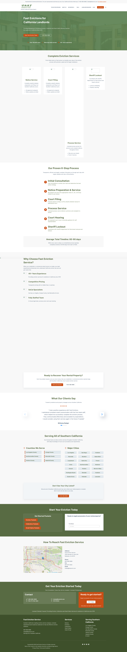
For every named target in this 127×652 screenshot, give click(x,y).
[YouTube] (82, 644)
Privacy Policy (35, 648)
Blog (94, 7)
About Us (64, 7)
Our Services (71, 7)
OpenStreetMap (54, 572)
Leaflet (49, 572)
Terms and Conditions (45, 648)
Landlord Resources (86, 7)
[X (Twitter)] (88, 644)
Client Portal (68, 630)
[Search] (105, 7)
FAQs (78, 7)
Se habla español (102, 1)
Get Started (100, 7)
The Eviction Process (56, 7)
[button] (102, 414)
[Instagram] (86, 644)
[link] (63, 415)
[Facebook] (84, 644)
